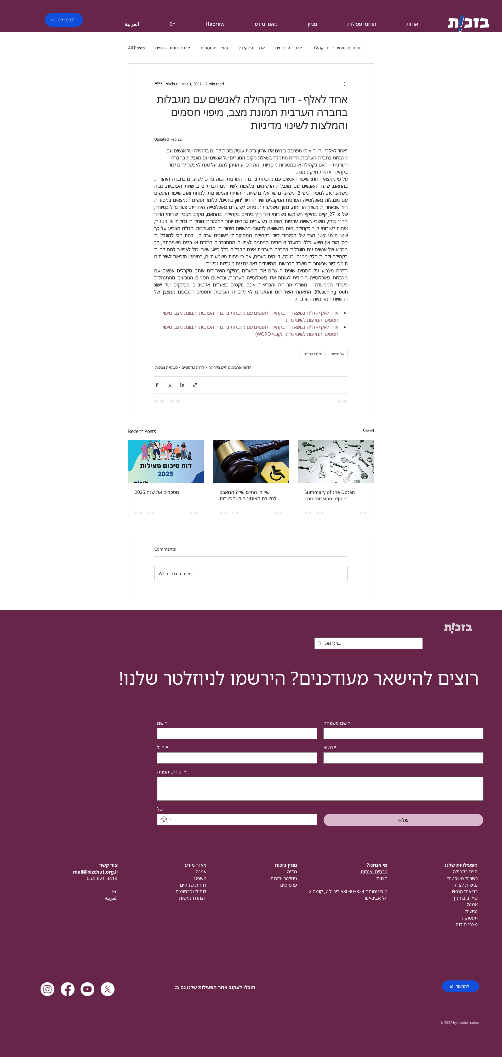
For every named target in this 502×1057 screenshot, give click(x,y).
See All (368, 430)
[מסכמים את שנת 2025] (166, 461)
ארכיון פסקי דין (251, 47)
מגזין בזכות (286, 865)
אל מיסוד (337, 353)
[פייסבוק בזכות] (68, 989)
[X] (108, 989)
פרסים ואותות (374, 871)
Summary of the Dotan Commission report (329, 495)
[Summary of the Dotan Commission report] (336, 461)
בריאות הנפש (465, 891)
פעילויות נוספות (214, 47)
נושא (329, 747)
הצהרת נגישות (193, 898)
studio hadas (468, 1022)
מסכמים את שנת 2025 (157, 492)
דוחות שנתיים (193, 885)
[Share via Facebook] (156, 385)
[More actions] (344, 83)
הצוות (381, 878)
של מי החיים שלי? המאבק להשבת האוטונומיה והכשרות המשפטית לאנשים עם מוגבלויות (250, 495)
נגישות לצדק (465, 885)
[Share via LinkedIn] (182, 385)
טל (160, 809)
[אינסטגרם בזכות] (47, 989)
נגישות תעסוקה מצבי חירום (466, 917)
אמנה (472, 904)
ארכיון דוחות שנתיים (172, 47)
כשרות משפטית (462, 878)
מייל (162, 747)
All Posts (136, 47)
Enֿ (115, 891)
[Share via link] (195, 385)
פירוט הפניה (171, 772)
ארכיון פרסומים (288, 47)
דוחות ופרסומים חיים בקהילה (337, 47)
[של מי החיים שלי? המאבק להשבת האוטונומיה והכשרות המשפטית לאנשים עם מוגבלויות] (251, 461)
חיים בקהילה (313, 353)
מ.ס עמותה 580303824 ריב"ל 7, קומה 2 (348, 891)
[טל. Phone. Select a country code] (167, 819)
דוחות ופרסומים (193, 367)
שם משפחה (336, 723)
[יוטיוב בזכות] (87, 989)
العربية (111, 898)
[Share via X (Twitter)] (169, 385)
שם (162, 723)
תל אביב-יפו (375, 898)
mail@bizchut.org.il (95, 872)
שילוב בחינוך (465, 898)
